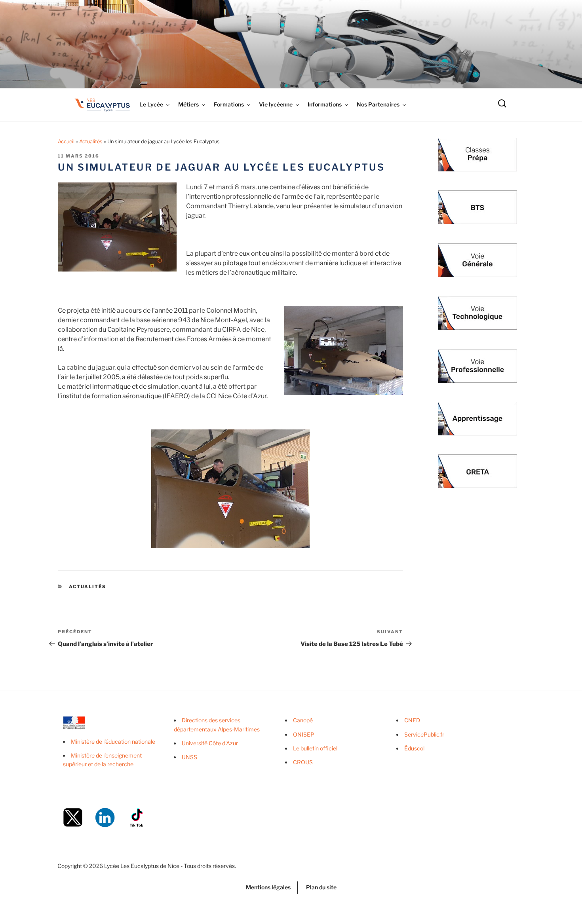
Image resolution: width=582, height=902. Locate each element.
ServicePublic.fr (424, 734)
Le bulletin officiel (315, 748)
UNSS (189, 757)
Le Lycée (151, 104)
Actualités (91, 141)
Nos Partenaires (378, 104)
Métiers (188, 104)
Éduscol (414, 748)
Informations (325, 104)
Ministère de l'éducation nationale (113, 741)
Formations (229, 104)
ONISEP (303, 734)
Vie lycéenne (276, 104)
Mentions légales (268, 887)
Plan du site (321, 887)
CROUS (303, 762)
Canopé (303, 720)
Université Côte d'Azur (210, 743)
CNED (412, 720)
